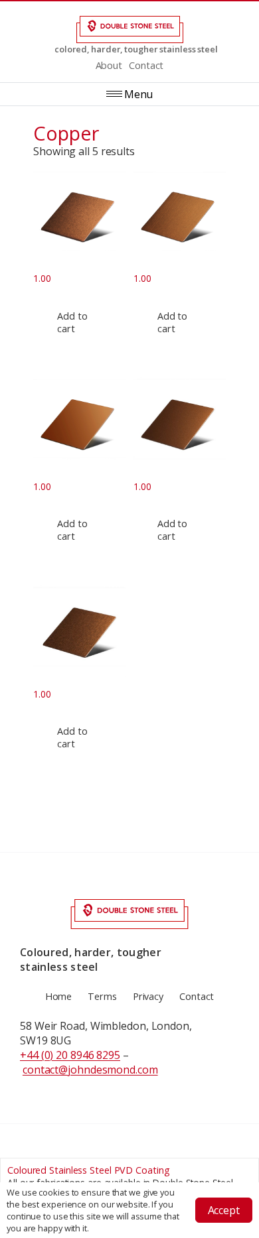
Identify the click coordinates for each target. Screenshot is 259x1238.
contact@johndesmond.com (90, 1069)
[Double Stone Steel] (129, 29)
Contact (146, 65)
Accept (224, 1210)
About (109, 65)
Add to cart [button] (72, 322)
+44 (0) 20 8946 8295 (70, 1055)
